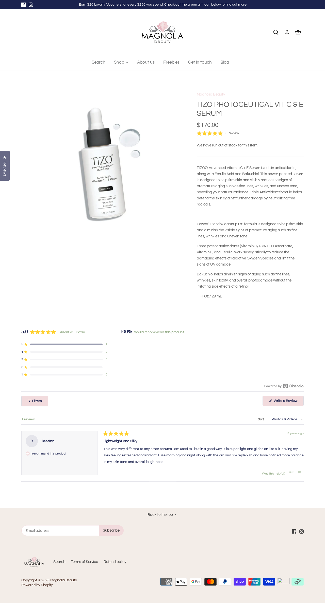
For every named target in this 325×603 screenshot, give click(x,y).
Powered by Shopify (37, 585)
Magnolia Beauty (211, 94)
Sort (261, 419)
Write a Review (288, 402)
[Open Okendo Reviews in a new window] (284, 385)
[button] (218, 133)
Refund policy (115, 562)
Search (59, 562)
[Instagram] (31, 4)
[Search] (275, 32)
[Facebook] (23, 4)
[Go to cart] (298, 32)
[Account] (286, 32)
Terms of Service (84, 562)
